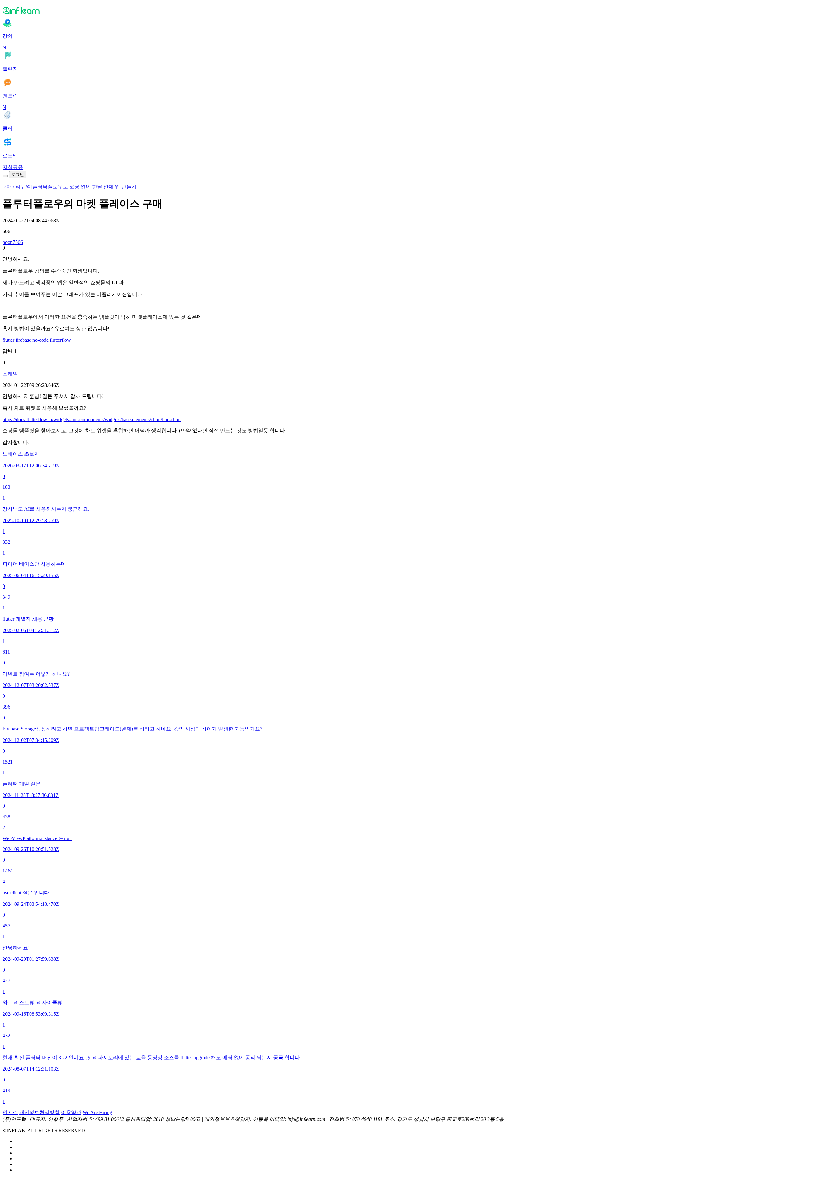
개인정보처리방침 (39, 1112)
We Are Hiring (97, 1112)
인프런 (10, 1112)
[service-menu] (5, 176)
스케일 (10, 373)
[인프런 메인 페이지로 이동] (406, 10)
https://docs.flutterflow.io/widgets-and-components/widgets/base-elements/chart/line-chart (92, 419)
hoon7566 (13, 242)
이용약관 (71, 1112)
